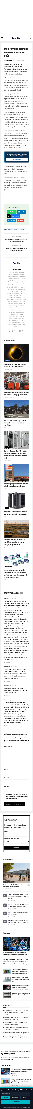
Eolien (7, 507)
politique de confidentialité (24, 1107)
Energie (8, 360)
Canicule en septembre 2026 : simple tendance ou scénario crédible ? (12, 885)
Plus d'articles (16, 586)
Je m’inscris (14, 1101)
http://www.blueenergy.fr (11, 718)
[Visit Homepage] (16, 38)
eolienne (10, 229)
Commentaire (8, 746)
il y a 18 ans (13, 598)
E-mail (6, 778)
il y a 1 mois (7, 427)
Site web (6, 786)
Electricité (9, 388)
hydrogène (22, 229)
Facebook (16, 216)
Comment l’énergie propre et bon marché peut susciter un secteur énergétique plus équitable (14, 542)
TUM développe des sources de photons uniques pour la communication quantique (21, 1071)
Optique (7, 948)
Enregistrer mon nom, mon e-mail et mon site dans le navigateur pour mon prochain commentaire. (17, 796)
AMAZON (10, 1059)
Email (21, 220)
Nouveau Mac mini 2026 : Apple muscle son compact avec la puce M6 (20, 979)
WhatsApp (12, 211)
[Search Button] (31, 38)
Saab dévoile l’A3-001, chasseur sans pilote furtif (16, 1032)
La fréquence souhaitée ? (11, 838)
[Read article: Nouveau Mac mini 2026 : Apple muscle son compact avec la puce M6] (7, 979)
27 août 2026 (16, 957)
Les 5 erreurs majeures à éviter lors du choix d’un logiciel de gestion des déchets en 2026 (20, 971)
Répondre (8, 662)
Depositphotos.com (24, 1051)
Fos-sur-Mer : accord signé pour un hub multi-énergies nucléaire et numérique (15, 423)
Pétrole (8, 479)
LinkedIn (22, 211)
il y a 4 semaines (8, 397)
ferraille (16, 229)
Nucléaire (8, 416)
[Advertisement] (16, 17)
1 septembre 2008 (19, 60)
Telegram (12, 220)
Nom (6, 769)
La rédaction (9, 60)
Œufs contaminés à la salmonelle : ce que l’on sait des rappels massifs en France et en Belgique (18, 896)
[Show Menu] (2, 38)
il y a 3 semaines (8, 369)
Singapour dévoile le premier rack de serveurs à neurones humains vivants (21, 995)
